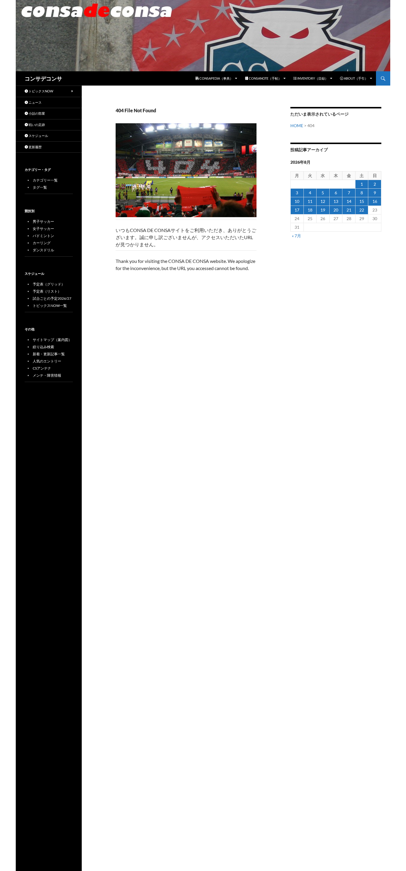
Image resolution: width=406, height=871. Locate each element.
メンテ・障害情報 (47, 375)
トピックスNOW (40, 91)
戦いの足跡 (36, 125)
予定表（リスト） (47, 291)
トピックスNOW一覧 (50, 305)
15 (361, 201)
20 (335, 209)
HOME (296, 125)
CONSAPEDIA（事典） (216, 78)
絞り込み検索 (43, 347)
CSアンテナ (42, 368)
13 (335, 201)
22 (361, 209)
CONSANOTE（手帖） (264, 78)
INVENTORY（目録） (312, 78)
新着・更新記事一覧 (49, 354)
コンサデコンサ (43, 78)
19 (322, 209)
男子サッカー (43, 221)
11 (310, 201)
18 (310, 209)
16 (374, 201)
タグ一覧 (40, 187)
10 (297, 201)
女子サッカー (43, 228)
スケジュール (38, 136)
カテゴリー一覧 (45, 180)
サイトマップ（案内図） (52, 339)
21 (349, 209)
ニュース (35, 102)
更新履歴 (35, 147)
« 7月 (296, 235)
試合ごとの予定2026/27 (52, 298)
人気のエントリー (47, 361)
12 (322, 201)
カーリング (42, 243)
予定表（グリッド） (49, 284)
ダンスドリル (43, 250)
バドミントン (43, 235)
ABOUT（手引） (355, 78)
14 (349, 201)
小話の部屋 (36, 113)
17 (297, 209)
